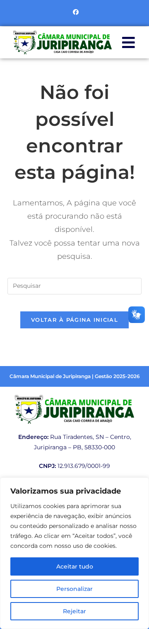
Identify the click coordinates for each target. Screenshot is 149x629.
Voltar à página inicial (74, 319)
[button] (128, 42)
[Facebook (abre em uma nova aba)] (74, 12)
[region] (74, 553)
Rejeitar (74, 611)
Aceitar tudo (74, 566)
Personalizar (74, 589)
